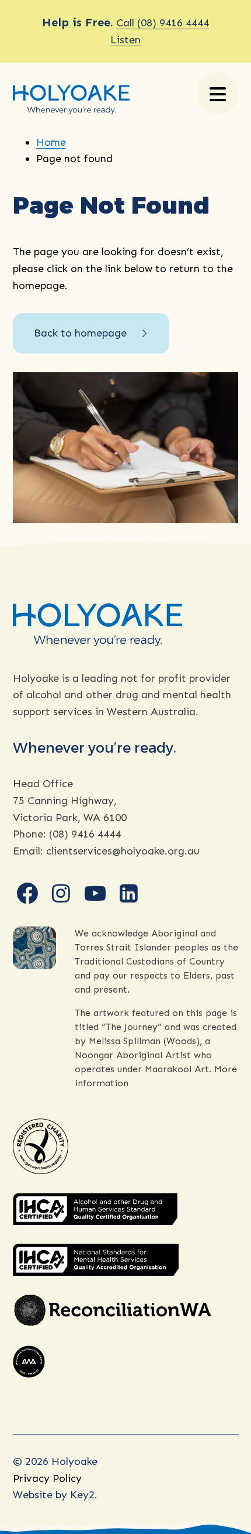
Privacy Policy (47, 1478)
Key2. (83, 1494)
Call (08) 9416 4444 (162, 22)
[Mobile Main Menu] (218, 93)
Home (51, 142)
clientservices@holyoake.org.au (123, 851)
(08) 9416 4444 (85, 834)
